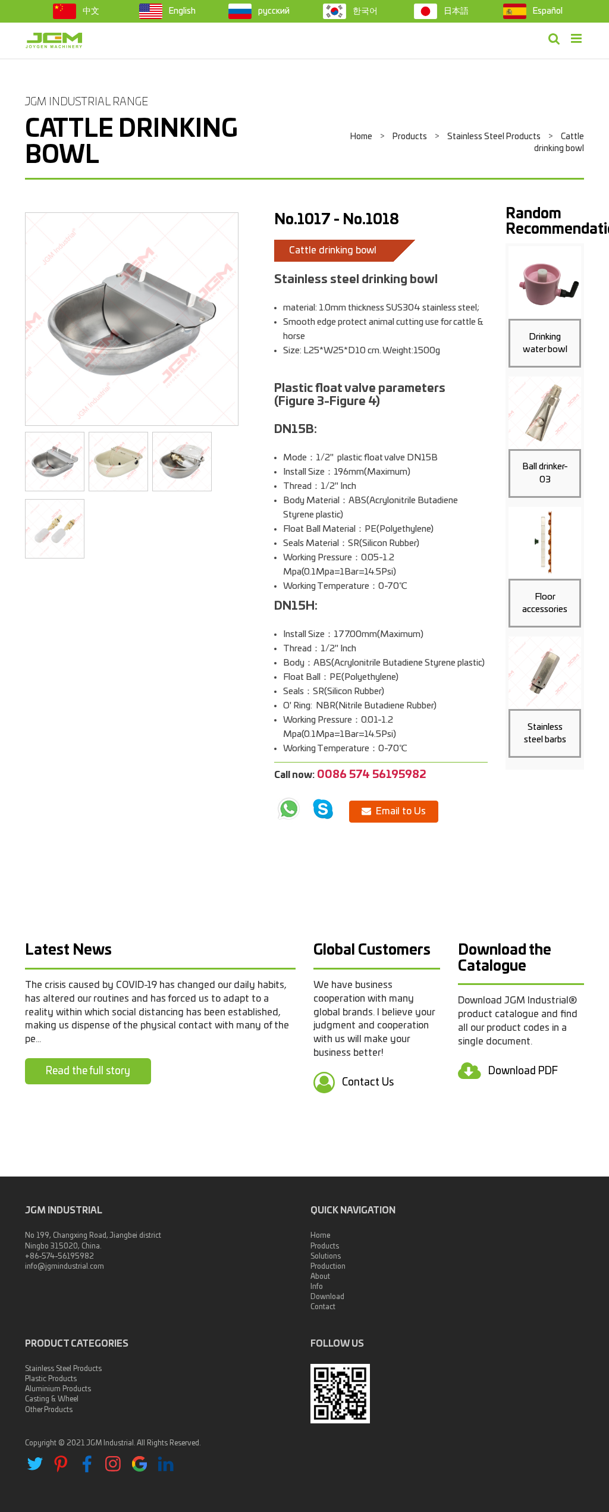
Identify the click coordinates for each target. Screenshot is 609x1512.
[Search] (554, 39)
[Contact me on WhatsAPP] (288, 809)
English (181, 11)
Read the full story (88, 1071)
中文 (90, 11)
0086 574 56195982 (371, 775)
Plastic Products (51, 1378)
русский (273, 11)
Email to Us (398, 811)
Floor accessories (544, 603)
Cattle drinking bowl (332, 250)
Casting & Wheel (52, 1399)
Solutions (325, 1256)
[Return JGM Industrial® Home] (54, 40)
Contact (322, 1306)
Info (316, 1286)
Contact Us (367, 1082)
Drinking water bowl (545, 343)
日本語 (455, 11)
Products (410, 137)
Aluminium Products (58, 1388)
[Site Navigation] (576, 39)
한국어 (364, 11)
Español (547, 11)
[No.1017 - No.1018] (132, 319)
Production (328, 1266)
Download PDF (522, 1070)
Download (327, 1296)
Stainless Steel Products (494, 137)
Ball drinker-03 (545, 473)
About (320, 1276)
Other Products (49, 1409)
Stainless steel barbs (545, 733)
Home (361, 137)
